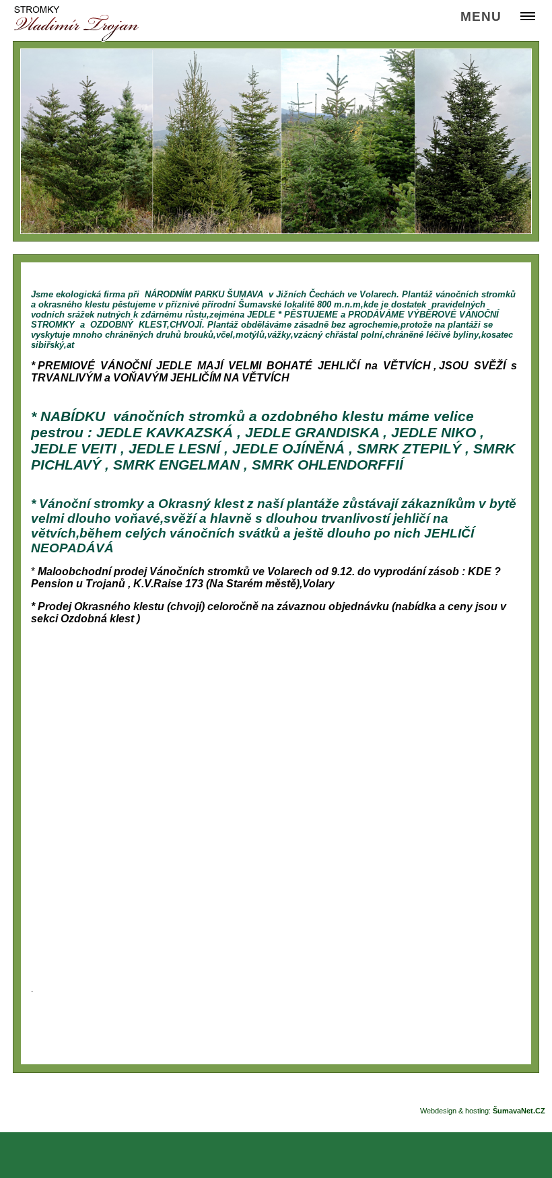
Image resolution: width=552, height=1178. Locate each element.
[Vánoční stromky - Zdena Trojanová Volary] (76, 24)
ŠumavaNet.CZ (519, 1111)
